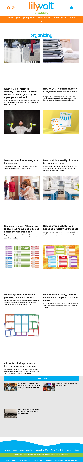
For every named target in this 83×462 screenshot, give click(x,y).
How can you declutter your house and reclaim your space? (60, 227)
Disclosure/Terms (25, 460)
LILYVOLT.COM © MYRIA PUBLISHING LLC (66, 460)
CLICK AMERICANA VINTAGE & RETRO (33, 455)
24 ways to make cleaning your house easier (21, 162)
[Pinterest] (13, 7)
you (18, 17)
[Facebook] (8, 7)
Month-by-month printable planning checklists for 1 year (20, 296)
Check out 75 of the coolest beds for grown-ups (67, 384)
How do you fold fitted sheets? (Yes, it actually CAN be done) (60, 90)
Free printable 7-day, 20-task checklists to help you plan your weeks (61, 297)
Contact (49, 460)
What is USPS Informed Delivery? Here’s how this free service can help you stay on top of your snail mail (20, 93)
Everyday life (44, 17)
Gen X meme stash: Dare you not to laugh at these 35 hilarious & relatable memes (29, 411)
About (14, 460)
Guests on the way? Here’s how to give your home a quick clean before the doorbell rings (22, 229)
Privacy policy (38, 460)
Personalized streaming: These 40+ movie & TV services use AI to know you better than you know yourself (29, 386)
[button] (71, 7)
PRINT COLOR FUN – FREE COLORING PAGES (56, 455)
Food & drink (60, 17)
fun (41, 21)
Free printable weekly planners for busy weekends (60, 162)
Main (10, 17)
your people (29, 17)
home (72, 17)
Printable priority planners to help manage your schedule (20, 365)
